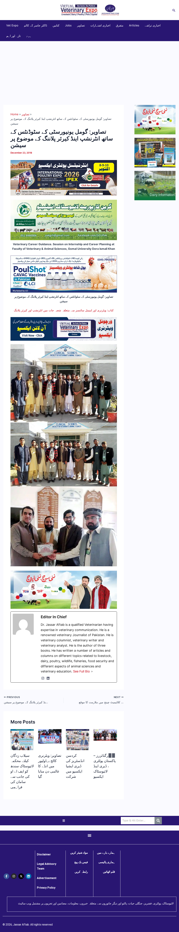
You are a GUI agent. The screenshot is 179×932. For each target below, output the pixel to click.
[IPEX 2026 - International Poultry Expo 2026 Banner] (63, 177)
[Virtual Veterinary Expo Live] (63, 328)
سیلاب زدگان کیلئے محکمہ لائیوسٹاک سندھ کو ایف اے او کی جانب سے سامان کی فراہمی (22, 771)
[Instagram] (43, 678)
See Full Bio (81, 671)
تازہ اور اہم (13, 36)
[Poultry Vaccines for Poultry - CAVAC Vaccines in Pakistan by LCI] (63, 274)
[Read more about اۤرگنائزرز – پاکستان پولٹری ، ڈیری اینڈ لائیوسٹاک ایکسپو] (105, 734)
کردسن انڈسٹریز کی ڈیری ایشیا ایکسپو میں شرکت (75, 766)
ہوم (28, 36)
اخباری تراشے (152, 25)
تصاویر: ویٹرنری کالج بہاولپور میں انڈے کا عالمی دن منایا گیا (49, 766)
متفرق (119, 25)
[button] (174, 10)
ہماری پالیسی (106, 862)
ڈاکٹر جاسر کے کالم (35, 25)
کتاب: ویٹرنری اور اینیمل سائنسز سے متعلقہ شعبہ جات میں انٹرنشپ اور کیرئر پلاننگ (64, 310)
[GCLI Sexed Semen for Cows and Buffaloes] (63, 219)
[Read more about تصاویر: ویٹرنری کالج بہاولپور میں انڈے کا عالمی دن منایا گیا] (49, 736)
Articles (134, 25)
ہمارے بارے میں (106, 852)
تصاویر (81, 25)
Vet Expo (12, 25)
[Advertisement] (89, 67)
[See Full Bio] (92, 671)
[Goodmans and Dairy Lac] (63, 589)
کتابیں (56, 25)
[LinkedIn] (48, 678)
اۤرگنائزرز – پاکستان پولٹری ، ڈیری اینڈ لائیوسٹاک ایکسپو (105, 766)
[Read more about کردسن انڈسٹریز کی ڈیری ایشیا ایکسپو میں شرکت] (77, 748)
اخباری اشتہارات (100, 25)
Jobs (68, 25)
